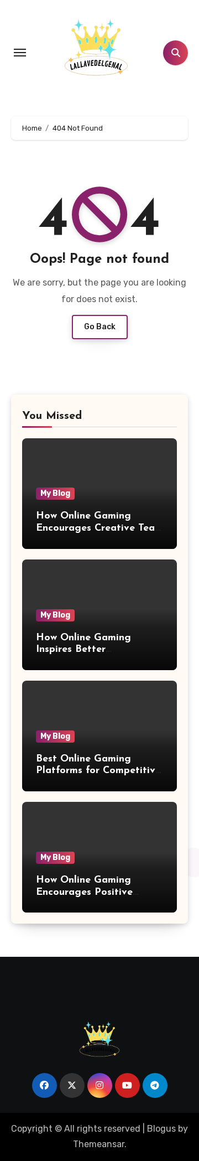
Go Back (100, 326)
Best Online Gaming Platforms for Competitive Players (98, 771)
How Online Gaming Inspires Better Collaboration (83, 650)
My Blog (55, 493)
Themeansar (98, 1144)
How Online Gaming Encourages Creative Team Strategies (99, 528)
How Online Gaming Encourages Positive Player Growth (84, 892)
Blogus (161, 1128)
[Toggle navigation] (20, 52)
